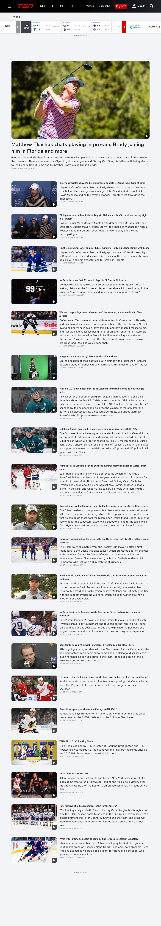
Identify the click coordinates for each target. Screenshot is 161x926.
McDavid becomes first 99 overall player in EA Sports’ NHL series (93, 280)
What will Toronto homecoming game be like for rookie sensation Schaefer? (98, 839)
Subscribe (104, 6)
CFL (52, 6)
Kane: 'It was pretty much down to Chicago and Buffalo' (88, 709)
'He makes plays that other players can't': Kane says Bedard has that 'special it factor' (103, 677)
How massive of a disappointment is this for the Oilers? (88, 806)
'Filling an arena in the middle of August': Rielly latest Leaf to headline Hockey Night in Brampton (103, 217)
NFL (72, 6)
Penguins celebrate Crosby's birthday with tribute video (88, 356)
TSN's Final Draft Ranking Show (76, 741)
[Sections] (9, 6)
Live (123, 6)
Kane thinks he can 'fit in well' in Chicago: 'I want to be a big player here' (96, 645)
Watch (90, 6)
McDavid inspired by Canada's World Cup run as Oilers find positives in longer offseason (99, 613)
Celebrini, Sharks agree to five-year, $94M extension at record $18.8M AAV (98, 429)
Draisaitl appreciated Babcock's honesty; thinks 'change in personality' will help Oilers (104, 506)
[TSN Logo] (25, 6)
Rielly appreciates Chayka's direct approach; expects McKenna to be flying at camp (102, 183)
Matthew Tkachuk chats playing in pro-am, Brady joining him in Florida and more (77, 147)
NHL (42, 6)
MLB (62, 6)
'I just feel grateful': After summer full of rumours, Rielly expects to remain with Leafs (104, 248)
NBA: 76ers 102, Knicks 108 (73, 773)
